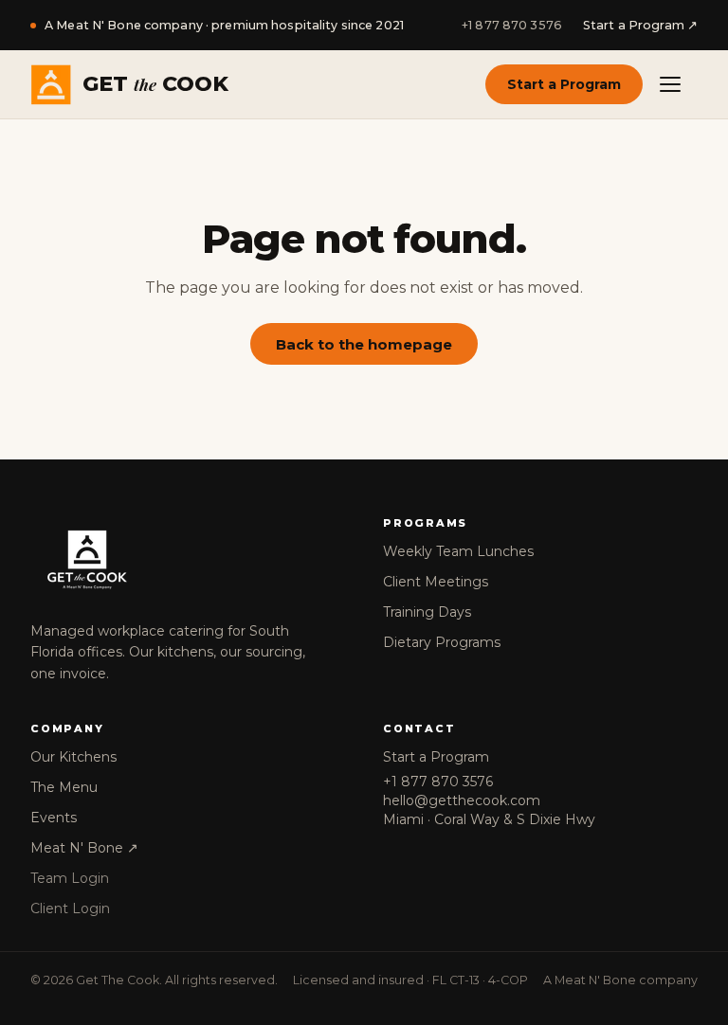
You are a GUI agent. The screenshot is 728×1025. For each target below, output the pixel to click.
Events (53, 817)
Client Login (70, 908)
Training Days (427, 611)
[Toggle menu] (677, 84)
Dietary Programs (441, 642)
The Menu (64, 787)
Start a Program (564, 84)
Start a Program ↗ (640, 25)
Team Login (69, 878)
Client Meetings (435, 581)
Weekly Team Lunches (458, 551)
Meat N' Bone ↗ (84, 847)
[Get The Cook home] (187, 559)
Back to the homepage (364, 344)
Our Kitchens (73, 756)
